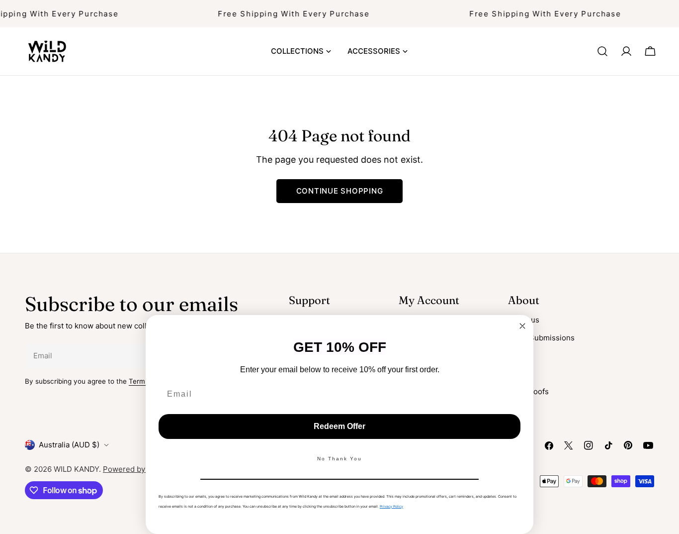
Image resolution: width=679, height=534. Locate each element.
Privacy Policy (391, 506)
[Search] (602, 51)
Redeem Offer (339, 426)
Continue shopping (339, 191)
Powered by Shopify (138, 469)
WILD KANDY (76, 469)
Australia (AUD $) (69, 444)
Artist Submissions (541, 337)
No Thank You (339, 458)
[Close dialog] (522, 326)
